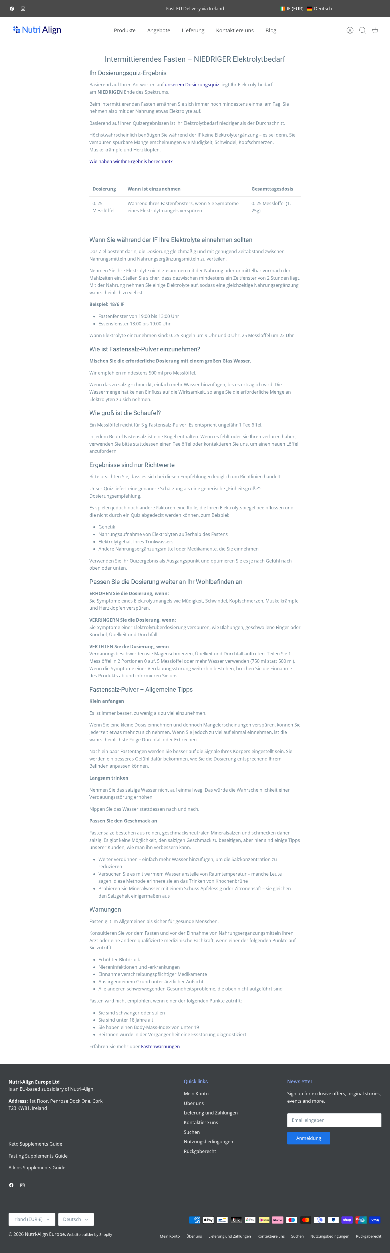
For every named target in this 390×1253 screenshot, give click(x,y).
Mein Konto (196, 1093)
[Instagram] (23, 8)
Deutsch (72, 1219)
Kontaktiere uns (235, 30)
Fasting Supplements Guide (38, 1156)
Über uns (194, 1103)
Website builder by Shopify (89, 1234)
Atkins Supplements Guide (37, 1167)
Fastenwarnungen (160, 1046)
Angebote (158, 30)
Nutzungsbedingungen (208, 1141)
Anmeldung (308, 1138)
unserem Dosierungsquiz (192, 84)
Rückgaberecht (200, 1151)
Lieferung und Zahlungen (211, 1113)
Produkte (125, 30)
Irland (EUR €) (28, 1219)
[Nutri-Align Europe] (37, 30)
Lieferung (193, 30)
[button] (306, 8)
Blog (271, 30)
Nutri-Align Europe (45, 1234)
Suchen (192, 1132)
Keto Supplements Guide (35, 1144)
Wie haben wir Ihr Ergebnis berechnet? (130, 161)
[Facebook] (11, 8)
